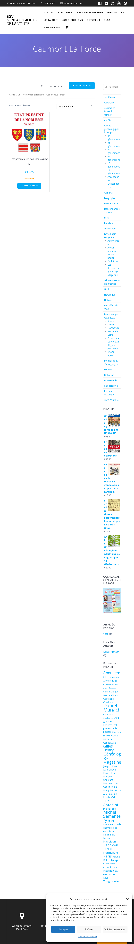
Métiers (108, 369)
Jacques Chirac (111, 766)
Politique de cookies (87, 936)
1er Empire (110, 97)
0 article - (83, 85)
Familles (108, 223)
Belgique (113, 691)
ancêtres (114, 677)
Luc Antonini (110, 802)
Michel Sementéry (112, 816)
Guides (107, 289)
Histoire (108, 300)
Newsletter (52, 27)
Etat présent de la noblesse (110, 728)
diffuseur (93, 20)
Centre (111, 324)
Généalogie (110, 228)
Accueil (49, 12)
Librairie (50, 20)
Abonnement (111, 674)
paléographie (111, 385)
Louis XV (112, 793)
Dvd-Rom (113, 261)
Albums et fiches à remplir (109, 111)
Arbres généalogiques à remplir (111, 129)
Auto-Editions (72, 20)
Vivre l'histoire (111, 399)
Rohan (106, 864)
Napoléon (109, 841)
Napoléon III (110, 847)
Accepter (63, 929)
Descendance (111, 203)
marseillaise (109, 808)
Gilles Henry (108, 748)
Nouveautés (110, 380)
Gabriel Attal (109, 742)
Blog (107, 20)
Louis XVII (109, 797)
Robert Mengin (111, 860)
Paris (107, 856)
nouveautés (115, 12)
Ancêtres (108, 120)
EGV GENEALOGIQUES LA (22, 20)
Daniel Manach (111, 651)
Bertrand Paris (110, 695)
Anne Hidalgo (110, 680)
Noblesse (29, 178)
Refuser (89, 929)
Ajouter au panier (29, 186)
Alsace (111, 321)
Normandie (113, 327)
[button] (127, 899)
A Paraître (109, 102)
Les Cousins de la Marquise (110, 787)
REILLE (116, 856)
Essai (106, 217)
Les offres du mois (90, 12)
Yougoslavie (111, 881)
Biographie (110, 198)
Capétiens (108, 698)
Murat (111, 820)
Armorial (108, 192)
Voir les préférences (115, 929)
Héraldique (109, 294)
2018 (106, 634)
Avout (105, 688)
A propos (64, 12)
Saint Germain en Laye (110, 874)
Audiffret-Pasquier (111, 684)
